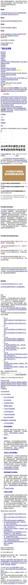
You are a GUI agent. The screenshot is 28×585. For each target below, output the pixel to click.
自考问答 (3, 71)
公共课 (2, 78)
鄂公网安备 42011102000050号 (16, 583)
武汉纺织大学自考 (15, 100)
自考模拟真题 (12, 420)
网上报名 (3, 84)
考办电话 (3, 53)
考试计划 (8, 68)
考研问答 (24, 73)
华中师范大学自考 (11, 158)
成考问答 (8, 73)
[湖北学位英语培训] (16, 106)
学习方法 (13, 83)
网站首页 (3, 65)
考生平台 (15, 14)
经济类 (6, 78)
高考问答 (3, 74)
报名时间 (14, 13)
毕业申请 (14, 34)
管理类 (8, 79)
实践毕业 (13, 68)
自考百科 (3, 73)
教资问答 (8, 74)
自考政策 (3, 68)
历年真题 (3, 76)
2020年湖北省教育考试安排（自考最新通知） (13, 286)
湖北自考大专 (6, 563)
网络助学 (19, 21)
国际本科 (23, 91)
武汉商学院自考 (5, 100)
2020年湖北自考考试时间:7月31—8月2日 (12, 284)
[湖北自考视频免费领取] (19, 108)
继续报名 (8, 34)
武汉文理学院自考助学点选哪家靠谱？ (14, 520)
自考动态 (21, 563)
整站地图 (7, 564)
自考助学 (4, 14)
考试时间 (10, 88)
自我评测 (19, 13)
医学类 (16, 79)
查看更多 (6, 545)
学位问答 (18, 73)
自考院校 (8, 70)
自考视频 (3, 60)
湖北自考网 (10, 110)
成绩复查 (3, 383)
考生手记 (3, 83)
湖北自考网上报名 (18, 559)
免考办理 (5, 89)
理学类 (23, 78)
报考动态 (3, 66)
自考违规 (8, 383)
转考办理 (11, 89)
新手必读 (8, 13)
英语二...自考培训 (19, 447)
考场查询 (3, 27)
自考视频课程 (4, 420)
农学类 (4, 79)
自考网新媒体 (4, 44)
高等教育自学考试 (6, 213)
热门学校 (6, 94)
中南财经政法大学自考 (7, 97)
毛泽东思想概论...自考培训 (16, 433)
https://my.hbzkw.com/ (6, 192)
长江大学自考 (23, 98)
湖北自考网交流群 (10, 569)
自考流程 (3, 382)
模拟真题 (14, 21)
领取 (17, 155)
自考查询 (3, 57)
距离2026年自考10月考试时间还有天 (11, 61)
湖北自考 (3, 559)
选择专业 (10, 14)
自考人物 (8, 83)
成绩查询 (3, 34)
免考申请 (8, 21)
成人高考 (4, 35)
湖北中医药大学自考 (18, 101)
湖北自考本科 (15, 563)
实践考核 (16, 89)
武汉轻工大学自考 (14, 98)
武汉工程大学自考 (7, 101)
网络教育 (10, 35)
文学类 (14, 78)
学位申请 (8, 91)
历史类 (19, 78)
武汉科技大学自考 (9, 105)
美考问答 (13, 74)
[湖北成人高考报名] (6, 108)
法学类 (10, 78)
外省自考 (18, 83)
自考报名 (3, 55)
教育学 (12, 79)
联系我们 (13, 564)
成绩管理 (19, 34)
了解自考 (3, 13)
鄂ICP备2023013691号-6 (16, 582)
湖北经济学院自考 (16, 103)
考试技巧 (14, 27)
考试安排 (3, 21)
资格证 (2, 58)
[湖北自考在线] (5, 106)
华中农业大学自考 (19, 97)
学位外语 (13, 385)
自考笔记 (3, 81)
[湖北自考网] (6, 48)
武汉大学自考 (4, 241)
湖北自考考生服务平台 (16, 561)
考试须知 (8, 27)
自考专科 (15, 35)
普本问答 (13, 73)
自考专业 (3, 70)
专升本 (13, 91)
